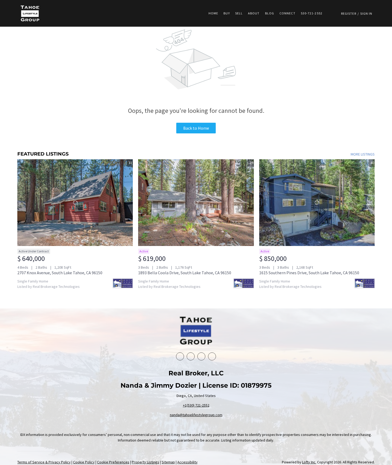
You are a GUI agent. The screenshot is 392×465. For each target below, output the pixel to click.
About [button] (254, 13)
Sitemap (168, 462)
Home (213, 13)
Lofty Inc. (309, 462)
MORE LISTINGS (363, 154)
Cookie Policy (84, 462)
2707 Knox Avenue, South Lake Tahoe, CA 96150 (59, 272)
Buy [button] (226, 13)
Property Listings (145, 462)
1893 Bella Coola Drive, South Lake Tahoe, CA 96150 (184, 272)
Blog (269, 13)
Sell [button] (239, 13)
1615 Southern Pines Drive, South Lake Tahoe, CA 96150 (309, 272)
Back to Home (196, 128)
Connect (287, 13)
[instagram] (212, 356)
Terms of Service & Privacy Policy (44, 462)
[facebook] (180, 356)
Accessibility (187, 462)
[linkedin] (191, 356)
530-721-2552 (311, 13)
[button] (30, 13)
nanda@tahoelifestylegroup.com (196, 414)
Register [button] (348, 13)
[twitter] (201, 356)
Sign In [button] (366, 13)
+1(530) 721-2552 (196, 405)
